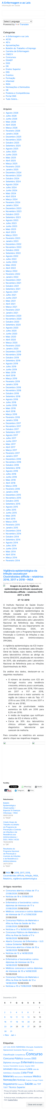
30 (5, 1031)
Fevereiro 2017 (13, 453)
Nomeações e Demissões (18, 87)
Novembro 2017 (13, 426)
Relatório (7, 878)
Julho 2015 (11, 509)
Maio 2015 (11, 515)
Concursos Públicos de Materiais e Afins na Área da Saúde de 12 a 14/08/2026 (22, 980)
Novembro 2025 (13, 139)
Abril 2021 (10, 304)
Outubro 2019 (12, 357)
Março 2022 (11, 271)
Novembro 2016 (13, 462)
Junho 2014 (11, 548)
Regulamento (10, 1084)
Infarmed (10, 81)
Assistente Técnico (21, 1050)
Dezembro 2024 (13, 172)
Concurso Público (13, 1058)
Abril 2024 (11, 196)
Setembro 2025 (13, 145)
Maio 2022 (11, 265)
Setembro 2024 (13, 181)
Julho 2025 (11, 151)
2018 (27, 872)
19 (23, 1022)
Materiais (8, 1076)
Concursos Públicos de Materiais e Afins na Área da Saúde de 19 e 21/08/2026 (22, 923)
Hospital (27, 1066)
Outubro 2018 (12, 393)
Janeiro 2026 (12, 133)
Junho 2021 (11, 298)
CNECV (9, 54)
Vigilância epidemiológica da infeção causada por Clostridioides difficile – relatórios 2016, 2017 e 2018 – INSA (23, 575)
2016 (16, 872)
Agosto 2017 (12, 435)
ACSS (8, 39)
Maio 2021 (11, 301)
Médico (37, 1076)
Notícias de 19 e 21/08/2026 (19, 896)
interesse (22, 1069)
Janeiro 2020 (12, 348)
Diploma (7, 1062)
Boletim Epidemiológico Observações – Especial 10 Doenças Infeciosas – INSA (11, 808)
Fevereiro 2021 (13, 310)
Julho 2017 (11, 438)
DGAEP (9, 60)
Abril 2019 (10, 375)
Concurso (34, 1054)
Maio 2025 (11, 157)
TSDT (5, 1087)
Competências (20, 1055)
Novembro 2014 (13, 533)
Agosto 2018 (12, 399)
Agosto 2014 (12, 542)
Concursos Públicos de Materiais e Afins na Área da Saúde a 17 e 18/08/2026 (22, 935)
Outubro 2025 (12, 142)
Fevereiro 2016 (13, 489)
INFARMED (8, 1069)
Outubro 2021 (12, 286)
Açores (30, 1050)
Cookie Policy (13, 1100)
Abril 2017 (10, 447)
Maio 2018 (11, 408)
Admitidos (20, 1047)
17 (11, 1022)
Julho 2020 (11, 330)
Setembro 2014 (13, 539)
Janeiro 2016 (12, 492)
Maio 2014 (11, 551)
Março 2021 (11, 307)
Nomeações (10, 1079)
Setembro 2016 (13, 468)
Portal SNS (11, 96)
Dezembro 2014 (13, 530)
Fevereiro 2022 (13, 274)
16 (5, 1022)
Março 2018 (11, 414)
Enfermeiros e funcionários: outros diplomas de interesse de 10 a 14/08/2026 (22, 962)
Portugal (35, 1080)
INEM (32, 1066)
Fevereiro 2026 (13, 130)
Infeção (28, 875)
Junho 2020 (11, 333)
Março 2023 (11, 235)
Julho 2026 (11, 116)
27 (28, 1026)
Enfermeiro (27, 1062)
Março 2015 (11, 521)
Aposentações (12, 45)
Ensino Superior (13, 69)
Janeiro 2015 (12, 527)
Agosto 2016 (12, 471)
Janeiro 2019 (12, 384)
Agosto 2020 (12, 327)
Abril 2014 (10, 554)
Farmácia (6, 1066)
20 (28, 1022)
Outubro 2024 (12, 178)
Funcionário (14, 1066)
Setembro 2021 (13, 289)
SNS (35, 1084)
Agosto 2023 (12, 220)
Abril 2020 (11, 339)
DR (7, 66)
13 (28, 1017)
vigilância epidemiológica (25, 878)
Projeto (40, 1080)
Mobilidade (28, 1077)
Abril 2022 (11, 268)
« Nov (6, 1035)
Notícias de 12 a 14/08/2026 (19, 953)
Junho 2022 (11, 262)
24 (11, 1026)
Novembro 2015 (13, 498)
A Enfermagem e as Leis (16, 2)
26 (23, 1026)
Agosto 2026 (12, 113)
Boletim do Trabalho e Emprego (21, 48)
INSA (8, 84)
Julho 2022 (11, 259)
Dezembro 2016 (13, 459)
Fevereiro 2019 (13, 381)
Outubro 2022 (12, 250)
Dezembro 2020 (13, 315)
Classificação (9, 1055)
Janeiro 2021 (12, 313)
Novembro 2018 (13, 390)
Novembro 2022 (13, 247)
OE (7, 90)
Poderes (29, 1080)
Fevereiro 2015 (13, 524)
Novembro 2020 (13, 318)
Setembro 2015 (13, 504)
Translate (24, 24)
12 (23, 1017)
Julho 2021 (11, 295)
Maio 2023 (11, 229)
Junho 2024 (11, 190)
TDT (39, 1084)
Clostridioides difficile (13, 875)
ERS (8, 72)
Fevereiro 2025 (13, 166)
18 (17, 1022)
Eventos (9, 75)
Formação (10, 78)
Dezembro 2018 (13, 387)
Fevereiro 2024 (13, 202)
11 (17, 1017)
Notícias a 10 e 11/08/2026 (18, 986)
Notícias (21, 1080)
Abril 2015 (10, 518)
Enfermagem (16, 1063)
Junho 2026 (11, 119)
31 (11, 1031)
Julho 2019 (11, 366)
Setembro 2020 (13, 324)
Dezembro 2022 (13, 244)
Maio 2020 (11, 336)
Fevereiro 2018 (13, 417)
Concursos (11, 57)
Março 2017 (11, 450)
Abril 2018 (10, 411)
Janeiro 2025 (12, 169)
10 (11, 1017)
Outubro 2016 (12, 465)
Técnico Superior (17, 1087)
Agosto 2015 (12, 507)
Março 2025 (11, 163)
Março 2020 (11, 342)
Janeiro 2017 (12, 456)
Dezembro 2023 (13, 208)
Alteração (29, 1047)
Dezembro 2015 (13, 495)
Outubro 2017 (12, 429)
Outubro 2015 (12, 501)
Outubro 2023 (12, 214)
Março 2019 (11, 378)
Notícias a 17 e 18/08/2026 (18, 929)
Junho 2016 (11, 477)
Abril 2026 (11, 124)
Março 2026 (11, 127)
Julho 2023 (11, 223)
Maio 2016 (11, 480)
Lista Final (27, 1072)
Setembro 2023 (13, 217)
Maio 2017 (11, 444)
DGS (8, 63)
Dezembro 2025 (13, 136)
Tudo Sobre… (12, 99)
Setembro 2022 (13, 253)
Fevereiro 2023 (13, 238)
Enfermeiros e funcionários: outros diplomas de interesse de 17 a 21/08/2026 (22, 905)
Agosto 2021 (12, 292)
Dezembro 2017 (13, 423)
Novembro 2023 (13, 211)
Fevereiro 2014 (13, 560)
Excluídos (39, 1063)
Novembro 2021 (13, 283)
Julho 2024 (11, 187)
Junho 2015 (11, 512)
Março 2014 (11, 557)
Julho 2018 (11, 402)
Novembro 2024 (13, 175)
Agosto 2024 (12, 184)
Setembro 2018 (13, 396)
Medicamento (18, 1077)
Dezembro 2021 (13, 280)
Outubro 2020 (12, 321)
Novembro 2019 (13, 354)
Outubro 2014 (12, 536)
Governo (21, 1066)
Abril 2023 (11, 232)
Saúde (29, 1083)
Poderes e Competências (18, 93)
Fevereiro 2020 (13, 345)
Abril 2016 (10, 483)
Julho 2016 (11, 474)
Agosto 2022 (12, 256)
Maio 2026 (11, 122)
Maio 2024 (11, 193)
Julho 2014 (11, 545)
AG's (8, 42)
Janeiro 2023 (12, 241)
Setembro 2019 (13, 360)
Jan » (13, 1035)
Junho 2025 (11, 154)
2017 (22, 872)
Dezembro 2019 (13, 351)
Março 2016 (11, 486)
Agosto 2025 (12, 148)
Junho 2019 (11, 369)
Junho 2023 (11, 226)
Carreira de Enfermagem (17, 51)
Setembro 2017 (13, 432)
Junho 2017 (11, 441)
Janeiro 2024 (12, 205)
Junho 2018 (11, 405)
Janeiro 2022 (12, 277)
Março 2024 (11, 199)
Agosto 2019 (12, 363)
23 (5, 1026)
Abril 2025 (11, 160)
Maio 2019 (11, 372)
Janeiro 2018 (12, 420)
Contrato (27, 1059)
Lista (29, 1068)
